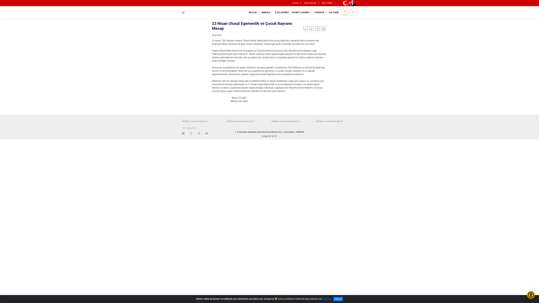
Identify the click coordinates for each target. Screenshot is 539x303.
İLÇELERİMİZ (282, 12)
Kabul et (338, 299)
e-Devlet (295, 3)
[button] (317, 28)
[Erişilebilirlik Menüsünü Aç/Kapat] (531, 295)
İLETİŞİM (334, 12)
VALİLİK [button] (253, 12)
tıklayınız (327, 299)
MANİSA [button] (266, 12)
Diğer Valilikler (327, 3)
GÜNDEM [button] (319, 12)
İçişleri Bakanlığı (310, 3)
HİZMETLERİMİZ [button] (301, 12)
